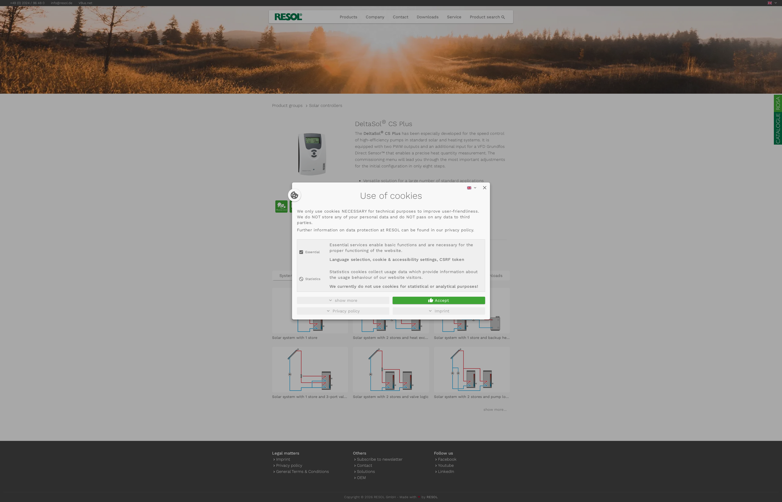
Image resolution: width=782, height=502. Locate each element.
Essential (312, 252)
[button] (485, 188)
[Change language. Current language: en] (473, 188)
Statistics (313, 279)
